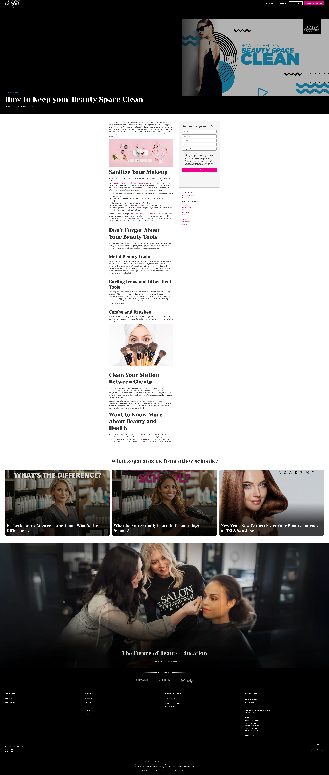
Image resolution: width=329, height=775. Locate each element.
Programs (270, 3)
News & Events (12, 93)
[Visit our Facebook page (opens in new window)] (12, 750)
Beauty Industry (186, 205)
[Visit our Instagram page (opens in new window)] (6, 750)
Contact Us (88, 714)
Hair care (184, 219)
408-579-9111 (176, 706)
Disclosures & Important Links (146, 762)
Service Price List (170, 698)
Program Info (172, 662)
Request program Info (314, 3)
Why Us (87, 706)
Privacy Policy (174, 762)
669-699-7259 (253, 702)
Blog (182, 210)
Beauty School (186, 207)
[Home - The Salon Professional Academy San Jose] (12, 3)
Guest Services (296, 3)
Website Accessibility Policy (162, 762)
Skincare (184, 224)
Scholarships (185, 222)
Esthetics (184, 214)
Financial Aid (88, 702)
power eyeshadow (141, 205)
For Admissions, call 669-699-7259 (19, 106)
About (282, 3)
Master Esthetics (186, 198)
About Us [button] (90, 693)
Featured (184, 217)
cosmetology (185, 212)
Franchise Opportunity (185, 762)
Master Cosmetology (188, 195)
